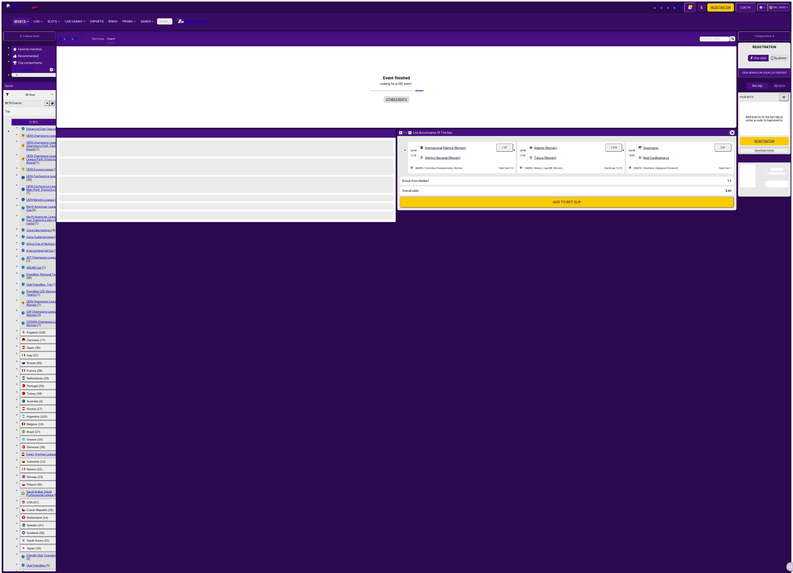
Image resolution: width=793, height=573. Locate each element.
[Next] (410, 132)
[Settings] (762, 7)
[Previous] (51, 69)
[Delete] (732, 132)
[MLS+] (76, 39)
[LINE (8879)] (60, 39)
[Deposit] (701, 7)
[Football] (68, 39)
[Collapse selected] (47, 128)
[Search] (733, 39)
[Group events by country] (52, 128)
